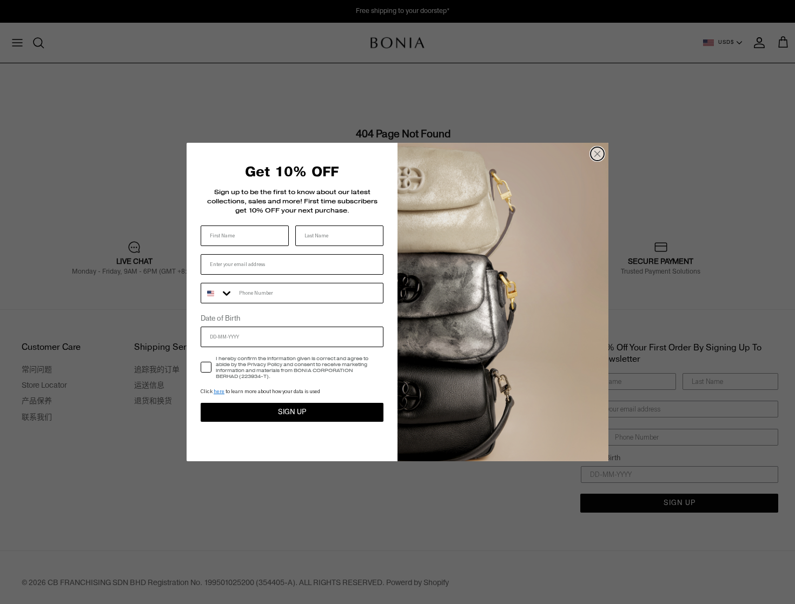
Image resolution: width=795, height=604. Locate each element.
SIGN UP (292, 412)
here (219, 391)
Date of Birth (220, 318)
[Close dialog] (597, 154)
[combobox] (217, 293)
